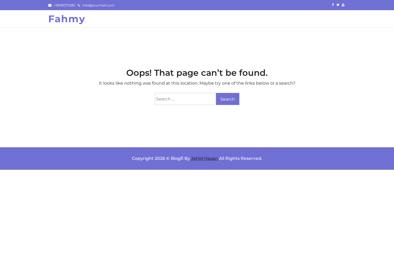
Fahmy (67, 19)
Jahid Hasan (204, 158)
